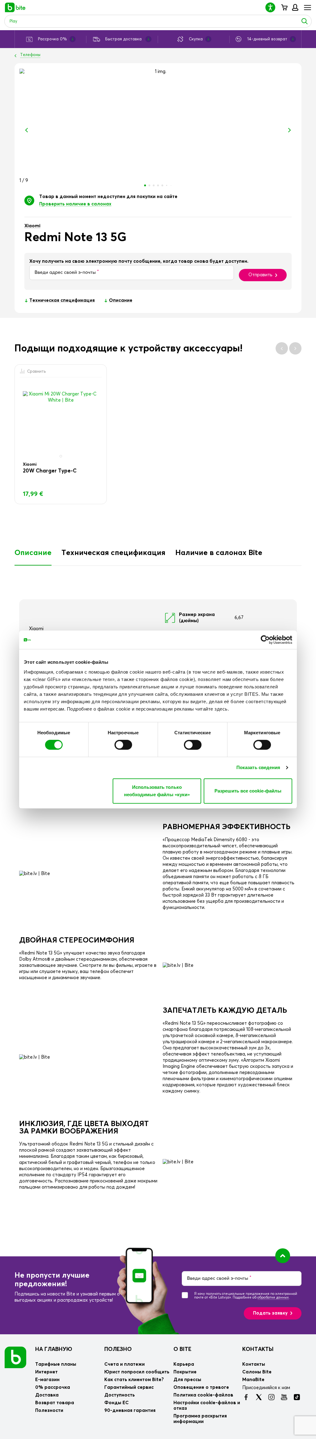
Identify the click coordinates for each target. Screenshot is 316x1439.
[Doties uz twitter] (259, 1397)
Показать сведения (258, 767)
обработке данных (273, 1297)
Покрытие (185, 1372)
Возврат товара (54, 1402)
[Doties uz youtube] (284, 1397)
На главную (53, 1349)
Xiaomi (32, 226)
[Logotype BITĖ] (15, 7)
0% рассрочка (52, 1387)
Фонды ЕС (116, 1402)
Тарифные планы (55, 1364)
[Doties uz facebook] (246, 1397)
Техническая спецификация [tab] (113, 553)
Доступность (119, 1395)
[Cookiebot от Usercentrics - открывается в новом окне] (265, 639)
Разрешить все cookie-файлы (247, 790)
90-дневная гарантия (130, 1410)
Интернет (46, 1372)
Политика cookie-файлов (203, 1395)
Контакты (257, 1349)
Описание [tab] (33, 553)
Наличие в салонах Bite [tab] (218, 553)
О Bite (182, 1349)
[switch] (123, 745)
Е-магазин (47, 1379)
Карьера (183, 1364)
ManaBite (295, 7)
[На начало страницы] (282, 1255)
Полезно (118, 1349)
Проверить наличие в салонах (75, 204)
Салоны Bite (257, 1372)
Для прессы (187, 1379)
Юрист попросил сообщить (136, 1372)
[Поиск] (304, 21)
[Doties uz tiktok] (297, 1397)
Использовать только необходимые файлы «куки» (157, 790)
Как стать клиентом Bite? (134, 1379)
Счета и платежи (124, 1364)
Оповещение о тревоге (201, 1387)
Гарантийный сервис (129, 1387)
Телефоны (30, 55)
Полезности (49, 1410)
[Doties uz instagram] (271, 1397)
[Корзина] (284, 7)
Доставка (47, 1395)
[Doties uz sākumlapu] (15, 1357)
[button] (272, 7)
